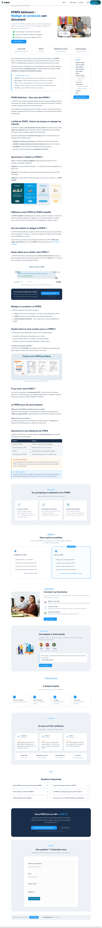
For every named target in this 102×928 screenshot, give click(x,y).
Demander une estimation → (50, 293)
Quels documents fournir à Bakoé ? (22, 798)
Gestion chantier (18, 5)
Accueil (12, 5)
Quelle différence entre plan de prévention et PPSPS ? (27, 785)
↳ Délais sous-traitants (81, 88)
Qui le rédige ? (79, 71)
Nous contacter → (19, 41)
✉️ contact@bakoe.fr (47, 917)
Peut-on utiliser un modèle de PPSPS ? (23, 791)
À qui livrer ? (79, 82)
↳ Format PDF (80, 80)
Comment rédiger (80, 75)
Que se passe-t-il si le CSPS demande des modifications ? (69, 798)
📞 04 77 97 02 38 (64, 827)
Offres (63, 2)
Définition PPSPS (80, 62)
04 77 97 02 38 (34, 917)
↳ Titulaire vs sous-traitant (82, 86)
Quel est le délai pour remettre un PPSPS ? (64, 785)
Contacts (81, 2)
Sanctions (78, 90)
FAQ (77, 93)
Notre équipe (73, 2)
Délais (77, 73)
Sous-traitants (79, 84)
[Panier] (87, 2)
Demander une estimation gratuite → (44, 827)
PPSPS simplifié (80, 69)
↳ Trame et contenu (81, 78)
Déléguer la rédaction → (81, 97)
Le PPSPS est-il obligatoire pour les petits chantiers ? (68, 791)
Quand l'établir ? (80, 67)
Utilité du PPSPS (80, 64)
